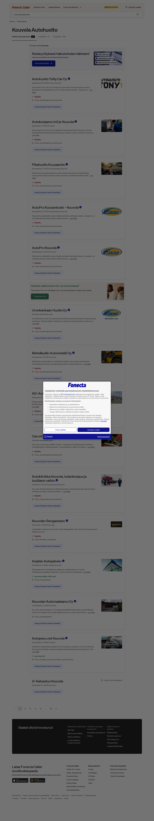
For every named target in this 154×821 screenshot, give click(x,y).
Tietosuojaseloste (103, 436)
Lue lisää (103, 421)
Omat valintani (60, 430)
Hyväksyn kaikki (93, 430)
